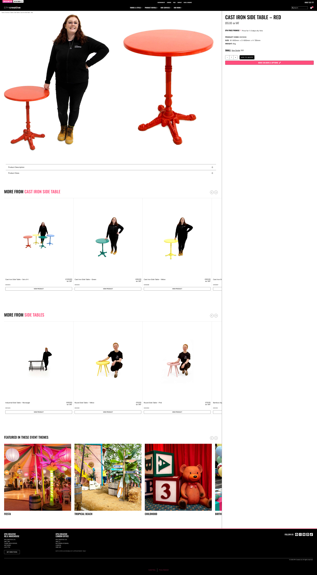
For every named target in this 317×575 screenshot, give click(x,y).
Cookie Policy (152, 570)
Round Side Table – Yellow (84, 403)
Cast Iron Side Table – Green (85, 279)
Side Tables (17, 12)
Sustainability (161, 2)
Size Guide (236, 50)
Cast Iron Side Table (42, 191)
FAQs (174, 2)
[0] (311, 8)
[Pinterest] (304, 534)
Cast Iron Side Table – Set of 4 (16, 279)
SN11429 (7, 408)
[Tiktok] (311, 534)
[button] (212, 192)
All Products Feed (297, 541)
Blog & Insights (188, 2)
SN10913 (77, 285)
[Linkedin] (307, 534)
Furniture (7, 12)
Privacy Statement (164, 570)
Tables (11, 12)
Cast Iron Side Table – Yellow (154, 279)
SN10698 (146, 285)
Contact (179, 2)
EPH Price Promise (232, 30)
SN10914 (7, 285)
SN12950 (146, 408)
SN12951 (77, 408)
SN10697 (215, 285)
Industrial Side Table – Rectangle (17, 403)
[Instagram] (300, 534)
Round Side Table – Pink (153, 403)
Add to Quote (247, 57)
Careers (169, 2)
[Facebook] (296, 534)
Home (3, 12)
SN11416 (215, 408)
